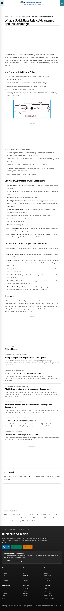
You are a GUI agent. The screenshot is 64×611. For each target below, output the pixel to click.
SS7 (54, 518)
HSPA (40, 515)
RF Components (21, 370)
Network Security (16, 521)
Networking (7, 521)
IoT (48, 476)
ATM (14, 515)
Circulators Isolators (49, 571)
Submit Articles (48, 595)
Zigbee (9, 476)
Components (22, 16)
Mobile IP (36, 521)
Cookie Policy (47, 593)
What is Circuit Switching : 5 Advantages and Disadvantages (28, 389)
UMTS (29, 476)
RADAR (52, 476)
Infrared (30, 518)
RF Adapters (47, 580)
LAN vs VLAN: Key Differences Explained (20, 421)
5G (5, 476)
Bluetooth (20, 476)
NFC (25, 518)
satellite (58, 476)
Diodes (46, 573)
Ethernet (51, 515)
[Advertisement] (32, 38)
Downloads (26, 588)
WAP (31, 521)
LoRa (21, 518)
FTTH (23, 521)
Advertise (25, 593)
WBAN (18, 515)
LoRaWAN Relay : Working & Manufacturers (22, 434)
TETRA (56, 515)
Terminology (13, 16)
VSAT (45, 518)
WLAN (38, 476)
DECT (5, 515)
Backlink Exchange (49, 598)
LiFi (17, 518)
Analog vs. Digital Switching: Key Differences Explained (26, 357)
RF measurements (38, 518)
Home (6, 16)
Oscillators (46, 578)
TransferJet (25, 515)
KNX (28, 521)
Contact (25, 595)
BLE (30, 515)
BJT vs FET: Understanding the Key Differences (23, 373)
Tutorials (26, 568)
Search (25, 591)
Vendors (46, 568)
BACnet (45, 515)
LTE (34, 476)
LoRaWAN (19, 431)
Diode (50, 518)
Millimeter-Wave (48, 575)
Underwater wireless (9, 518)
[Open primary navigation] (2, 3)
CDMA (4, 595)
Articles (4, 568)
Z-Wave (14, 476)
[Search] (62, 3)
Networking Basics (22, 354)
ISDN (9, 515)
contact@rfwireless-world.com (12, 561)
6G (23, 573)
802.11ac (43, 476)
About (45, 588)
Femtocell (35, 515)
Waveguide (7, 479)
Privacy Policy (47, 591)
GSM (25, 476)
